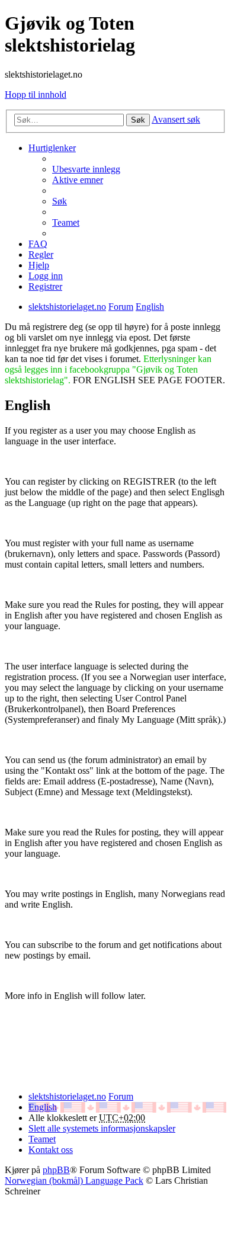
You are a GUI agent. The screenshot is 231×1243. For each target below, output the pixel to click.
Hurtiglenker (52, 148)
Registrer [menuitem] (45, 286)
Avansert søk (176, 119)
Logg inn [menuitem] (45, 276)
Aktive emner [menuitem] (77, 180)
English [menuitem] (42, 1107)
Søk (138, 120)
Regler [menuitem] (40, 254)
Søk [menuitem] (59, 201)
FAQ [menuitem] (37, 244)
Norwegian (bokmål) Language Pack (74, 1180)
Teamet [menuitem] (65, 222)
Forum (120, 1096)
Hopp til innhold (35, 94)
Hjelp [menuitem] (38, 265)
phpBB (56, 1170)
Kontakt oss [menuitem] (50, 1150)
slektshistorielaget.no (67, 1096)
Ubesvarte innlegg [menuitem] (86, 169)
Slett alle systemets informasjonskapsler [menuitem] (101, 1128)
